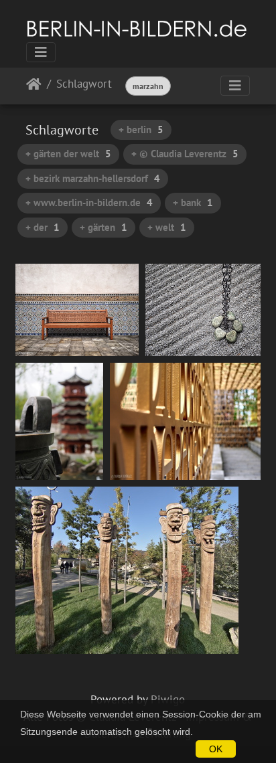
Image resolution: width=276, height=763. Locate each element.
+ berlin (141, 129)
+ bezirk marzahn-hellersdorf (92, 178)
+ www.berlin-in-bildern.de (89, 202)
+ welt (166, 227)
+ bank (193, 202)
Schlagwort (84, 84)
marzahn (148, 86)
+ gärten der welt (68, 153)
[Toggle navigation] (41, 52)
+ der (42, 227)
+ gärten (103, 227)
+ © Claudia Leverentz (184, 153)
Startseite (34, 86)
